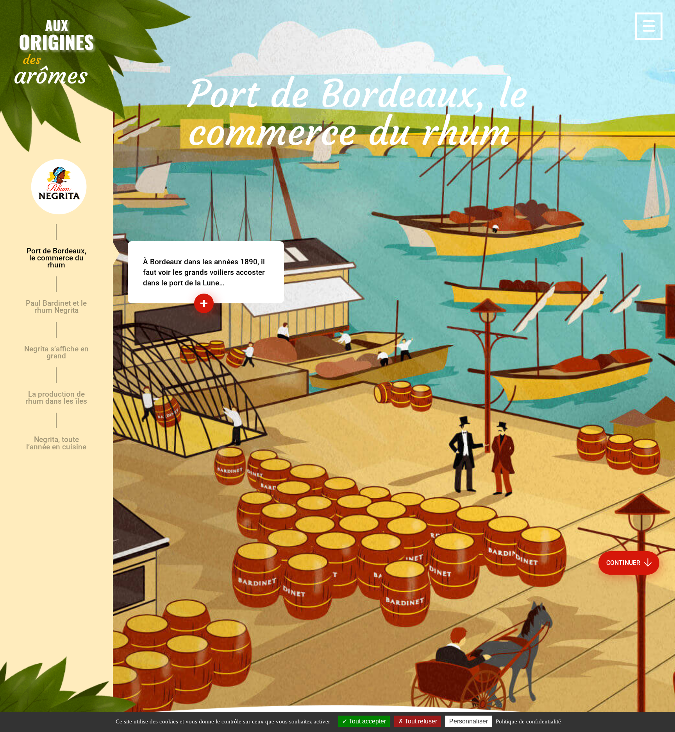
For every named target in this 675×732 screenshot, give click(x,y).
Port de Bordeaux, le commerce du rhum (56, 257)
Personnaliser (468, 721)
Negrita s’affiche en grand (56, 352)
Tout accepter (366, 721)
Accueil (56, 187)
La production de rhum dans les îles (56, 398)
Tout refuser (420, 721)
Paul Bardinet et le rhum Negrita (56, 307)
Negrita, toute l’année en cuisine (56, 443)
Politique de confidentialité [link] (528, 721)
